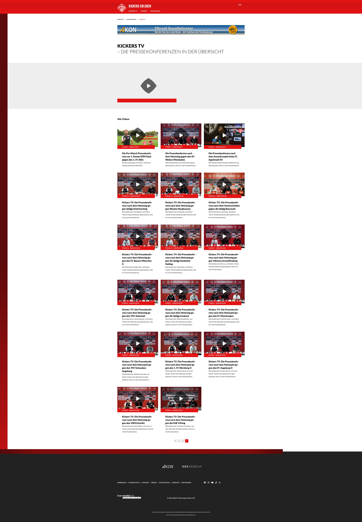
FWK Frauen (186, 482)
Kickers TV (133, 11)
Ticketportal (164, 482)
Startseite (120, 19)
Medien (144, 11)
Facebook (205, 483)
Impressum (121, 482)
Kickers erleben (140, 6)
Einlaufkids (155, 11)
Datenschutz (134, 482)
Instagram (208, 483)
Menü (240, 4)
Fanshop (175, 482)
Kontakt (145, 482)
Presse (154, 482)
